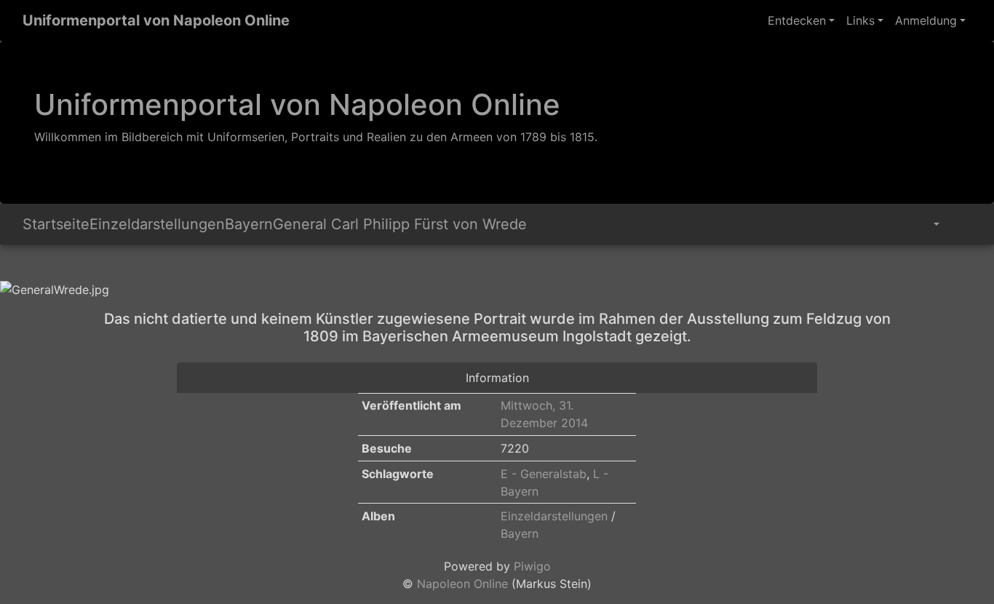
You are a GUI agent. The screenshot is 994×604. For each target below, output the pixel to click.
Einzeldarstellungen (157, 224)
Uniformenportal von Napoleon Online (156, 20)
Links (860, 20)
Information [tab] (497, 377)
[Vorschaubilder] (24, 265)
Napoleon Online (462, 583)
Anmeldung (926, 20)
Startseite (56, 224)
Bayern (249, 224)
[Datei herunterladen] (958, 224)
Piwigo (532, 566)
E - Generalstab (544, 473)
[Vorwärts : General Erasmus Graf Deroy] (32, 265)
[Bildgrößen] (926, 224)
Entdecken (797, 20)
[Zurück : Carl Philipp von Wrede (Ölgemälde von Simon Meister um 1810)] (15, 265)
